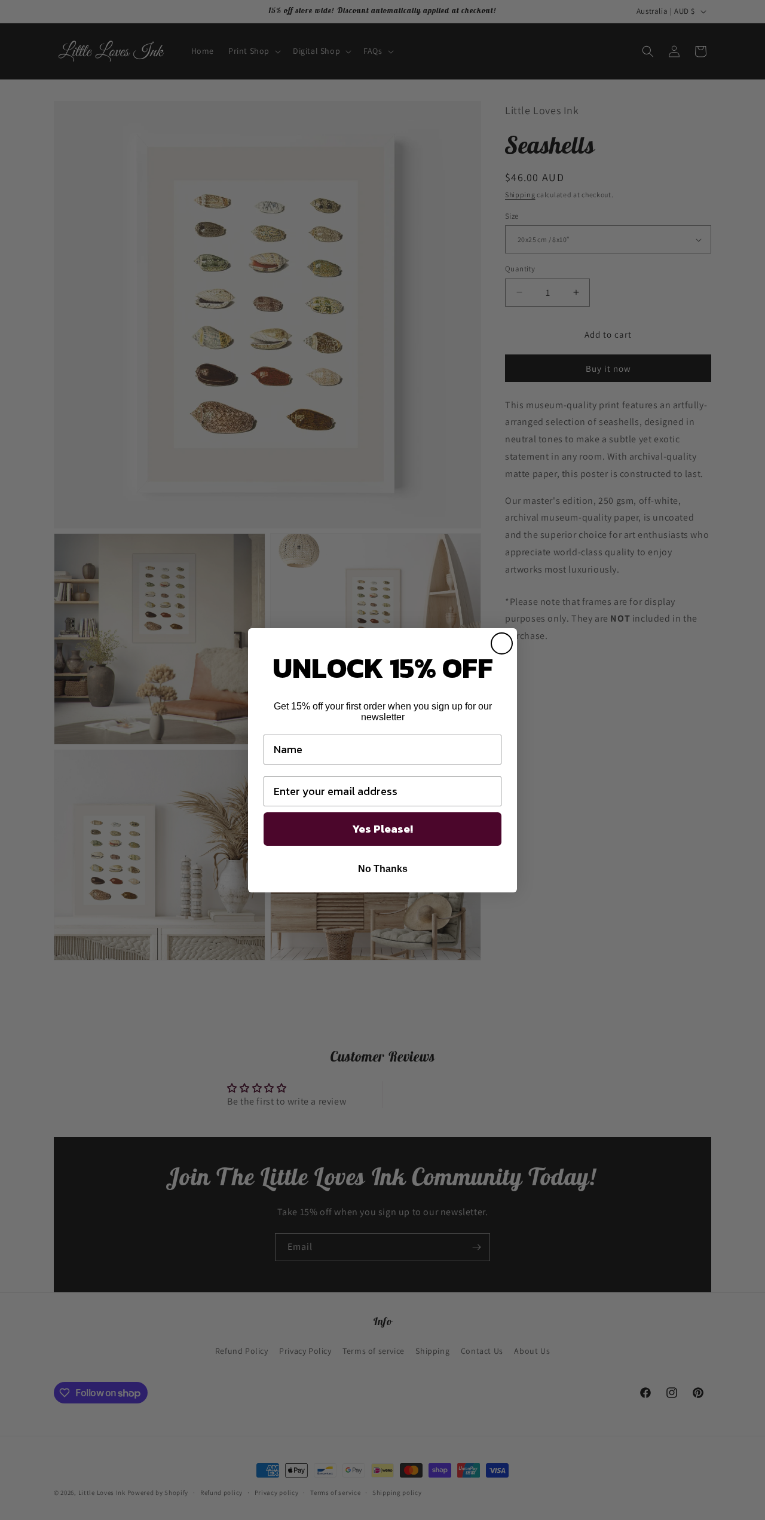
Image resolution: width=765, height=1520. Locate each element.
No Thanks (383, 869)
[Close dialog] (501, 643)
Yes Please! (382, 829)
